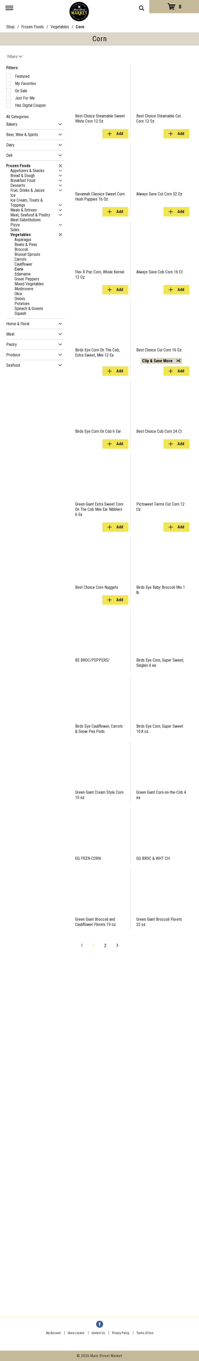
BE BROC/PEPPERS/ (92, 660)
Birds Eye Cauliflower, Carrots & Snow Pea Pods (99, 729)
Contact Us (98, 1333)
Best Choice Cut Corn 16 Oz (159, 350)
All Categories (17, 116)
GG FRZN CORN (88, 858)
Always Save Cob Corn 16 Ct (159, 272)
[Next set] (117, 945)
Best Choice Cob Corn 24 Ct (159, 431)
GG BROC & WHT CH (153, 858)
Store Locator (76, 1333)
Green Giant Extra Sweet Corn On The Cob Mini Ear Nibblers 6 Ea (99, 509)
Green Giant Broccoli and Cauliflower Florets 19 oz (95, 922)
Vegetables (60, 26)
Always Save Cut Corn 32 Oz (159, 194)
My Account (53, 1333)
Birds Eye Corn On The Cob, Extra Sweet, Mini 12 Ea (97, 353)
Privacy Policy (120, 1333)
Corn (80, 26)
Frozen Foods (32, 26)
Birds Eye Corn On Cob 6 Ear (98, 431)
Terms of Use (144, 1333)
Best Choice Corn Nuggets (96, 587)
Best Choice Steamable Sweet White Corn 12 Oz (100, 119)
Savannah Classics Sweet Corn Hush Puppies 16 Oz (100, 197)
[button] (59, 124)
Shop (10, 26)
